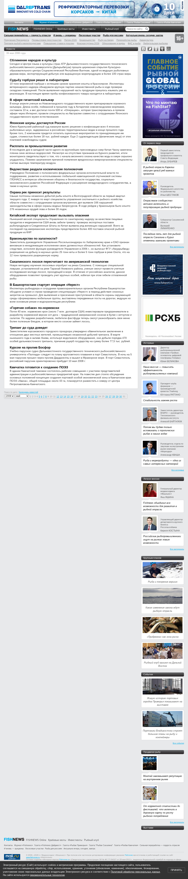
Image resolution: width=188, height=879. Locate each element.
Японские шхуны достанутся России (37, 123)
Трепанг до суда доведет (29, 327)
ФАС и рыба (134, 43)
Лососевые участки (89, 35)
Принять (176, 870)
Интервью (148, 343)
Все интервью (177, 470)
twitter (150, 49)
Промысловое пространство (47, 40)
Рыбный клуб (112, 29)
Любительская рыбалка (155, 43)
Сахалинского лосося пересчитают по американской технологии (59, 261)
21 (89, 396)
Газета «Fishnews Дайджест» (78, 22)
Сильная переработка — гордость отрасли (27, 35)
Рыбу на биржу (106, 40)
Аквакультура (146, 40)
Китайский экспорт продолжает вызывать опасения (49, 215)
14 (65, 396)
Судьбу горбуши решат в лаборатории (39, 80)
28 (113, 396)
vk (143, 49)
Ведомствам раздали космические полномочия (46, 169)
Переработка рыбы (126, 40)
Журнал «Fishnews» (48, 22)
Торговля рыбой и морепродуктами (22, 43)
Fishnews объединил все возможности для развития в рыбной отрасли (160, 506)
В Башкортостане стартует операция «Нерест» (45, 285)
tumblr (162, 49)
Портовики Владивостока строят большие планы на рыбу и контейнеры (162, 734)
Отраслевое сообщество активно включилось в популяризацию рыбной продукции (162, 204)
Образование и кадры (113, 43)
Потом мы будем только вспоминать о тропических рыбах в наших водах (159, 430)
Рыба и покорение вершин (162, 581)
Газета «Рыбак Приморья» (108, 22)
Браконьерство (87, 40)
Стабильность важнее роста (160, 400)
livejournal (168, 49)
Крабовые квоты (66, 29)
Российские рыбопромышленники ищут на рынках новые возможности (162, 539)
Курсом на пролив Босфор (30, 347)
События (148, 674)
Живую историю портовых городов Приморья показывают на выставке (162, 701)
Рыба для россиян (113, 35)
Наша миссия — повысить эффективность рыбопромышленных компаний (160, 370)
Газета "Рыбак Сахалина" (139, 22)
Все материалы (177, 247)
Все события (178, 743)
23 (96, 396)
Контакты (19, 22)
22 (92, 396)
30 (120, 396)
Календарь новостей (28, 392)
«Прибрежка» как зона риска (162, 636)
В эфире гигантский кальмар (32, 100)
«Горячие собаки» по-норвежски (34, 308)
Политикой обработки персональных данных (135, 871)
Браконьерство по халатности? (33, 238)
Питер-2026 (70, 40)
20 (85, 396)
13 (61, 396)
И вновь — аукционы (64, 35)
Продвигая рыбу (151, 752)
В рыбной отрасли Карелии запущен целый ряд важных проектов (158, 170)
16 (71, 396)
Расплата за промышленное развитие (38, 146)
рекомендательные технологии (47, 875)
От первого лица (152, 143)
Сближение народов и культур (33, 60)
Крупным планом (152, 558)
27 (110, 396)
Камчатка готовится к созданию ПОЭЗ (39, 367)
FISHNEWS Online (43, 29)
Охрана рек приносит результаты (35, 192)
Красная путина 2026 (88, 43)
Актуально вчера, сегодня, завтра (144, 35)
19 (82, 396)
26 (106, 396)
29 (117, 396)
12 (58, 396)
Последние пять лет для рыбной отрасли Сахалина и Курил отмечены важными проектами (162, 237)
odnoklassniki (156, 49)
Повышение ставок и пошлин (59, 43)
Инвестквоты (89, 29)
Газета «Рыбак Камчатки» (169, 22)
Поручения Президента (16, 40)
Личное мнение (151, 479)
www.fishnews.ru (33, 857)
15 (68, 396)
